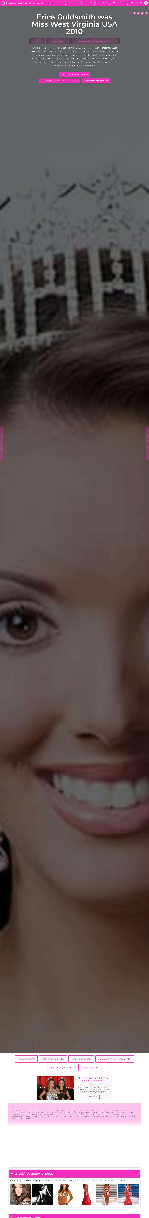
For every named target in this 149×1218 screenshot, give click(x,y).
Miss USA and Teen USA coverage (38, 3)
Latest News (67, 3)
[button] (146, 3)
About (139, 2)
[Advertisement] (74, 1147)
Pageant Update (14, 3)
